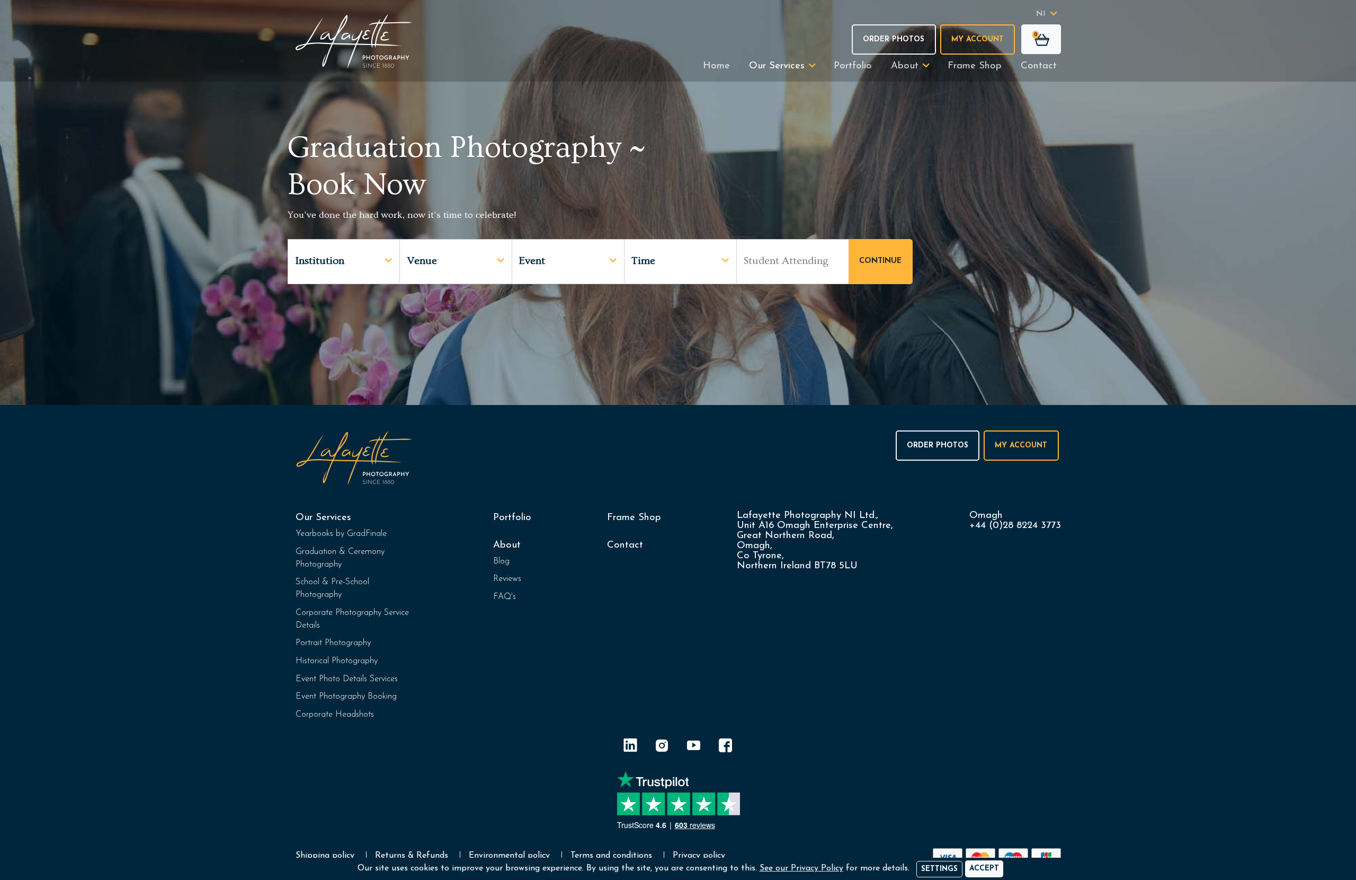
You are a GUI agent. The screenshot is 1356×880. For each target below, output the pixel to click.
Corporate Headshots (335, 714)
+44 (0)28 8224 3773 (1015, 526)
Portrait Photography (333, 643)
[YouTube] (693, 747)
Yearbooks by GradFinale (341, 534)
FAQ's (504, 597)
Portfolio (853, 66)
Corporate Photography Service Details (352, 619)
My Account (977, 39)
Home (716, 66)
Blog (501, 561)
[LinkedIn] (630, 747)
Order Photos (893, 39)
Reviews (507, 579)
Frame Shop (975, 66)
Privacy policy (699, 855)
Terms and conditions (611, 855)
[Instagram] (662, 747)
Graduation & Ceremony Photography (340, 558)
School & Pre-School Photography (332, 588)
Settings (939, 869)
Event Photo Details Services (347, 679)
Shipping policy (325, 855)
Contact (1039, 66)
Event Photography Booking (346, 696)
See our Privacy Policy (801, 868)
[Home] (354, 41)
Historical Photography (337, 661)
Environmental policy (509, 855)
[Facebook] (725, 747)
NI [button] (1041, 14)
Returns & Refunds (411, 855)
